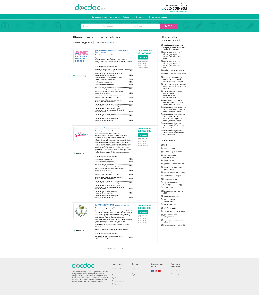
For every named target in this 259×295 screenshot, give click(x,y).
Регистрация (175, 274)
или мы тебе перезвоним (178, 11)
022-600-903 (144, 53)
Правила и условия (118, 272)
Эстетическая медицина (158, 17)
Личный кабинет (177, 271)
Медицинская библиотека (136, 275)
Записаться (143, 57)
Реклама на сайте (118, 281)
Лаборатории (128, 17)
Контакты (115, 284)
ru (185, 3)
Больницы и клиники (100, 17)
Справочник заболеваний (136, 270)
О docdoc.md (116, 269)
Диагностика (115, 17)
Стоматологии (141, 17)
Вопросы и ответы (118, 275)
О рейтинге (115, 278)
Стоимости (109, 42)
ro (181, 3)
